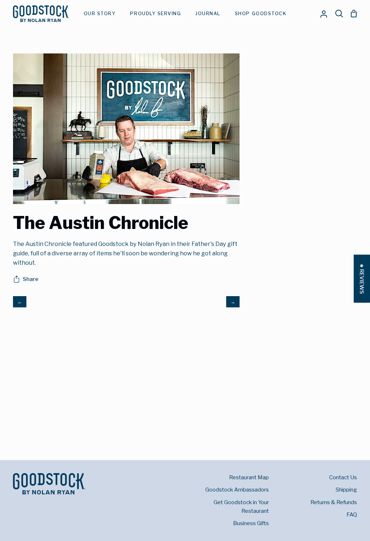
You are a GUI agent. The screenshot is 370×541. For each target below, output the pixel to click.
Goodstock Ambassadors (237, 489)
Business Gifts (251, 523)
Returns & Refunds (333, 502)
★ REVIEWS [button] (361, 278)
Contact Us (343, 477)
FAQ (352, 514)
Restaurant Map (249, 477)
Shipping (346, 489)
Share (30, 279)
